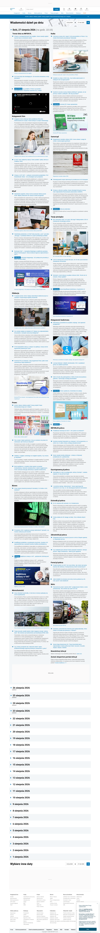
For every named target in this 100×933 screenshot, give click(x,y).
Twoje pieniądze (54, 13)
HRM (24, 904)
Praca (38, 903)
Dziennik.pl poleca (58, 500)
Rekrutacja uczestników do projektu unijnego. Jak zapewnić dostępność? (68, 359)
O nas (11, 929)
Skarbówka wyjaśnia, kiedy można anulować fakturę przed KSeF (28, 230)
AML (64, 904)
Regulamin (49, 929)
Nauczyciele (26, 916)
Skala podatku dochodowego (69, 921)
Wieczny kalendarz (65, 209)
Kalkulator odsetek (54, 917)
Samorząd (55, 136)
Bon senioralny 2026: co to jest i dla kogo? (62, 256)
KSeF (84, 13)
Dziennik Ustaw (40, 913)
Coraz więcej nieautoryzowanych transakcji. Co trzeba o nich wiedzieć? (29, 526)
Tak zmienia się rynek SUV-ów (59, 625)
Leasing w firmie (53, 903)
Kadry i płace (13, 919)
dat (61, 424)
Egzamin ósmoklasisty (28, 922)
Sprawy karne (40, 898)
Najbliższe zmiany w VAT (19, 586)
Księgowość (17, 13)
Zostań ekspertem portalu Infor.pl (64, 657)
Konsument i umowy (41, 900)
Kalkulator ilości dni (54, 914)
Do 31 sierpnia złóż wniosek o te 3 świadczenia (66, 503)
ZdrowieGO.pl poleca (59, 535)
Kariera (56, 929)
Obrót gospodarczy (14, 900)
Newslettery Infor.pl (58, 651)
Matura (25, 921)
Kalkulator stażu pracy (55, 919)
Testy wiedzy (26, 924)
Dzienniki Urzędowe (41, 916)
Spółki (51, 898)
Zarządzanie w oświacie (28, 919)
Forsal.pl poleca (57, 562)
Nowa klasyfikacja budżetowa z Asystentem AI (72, 289)
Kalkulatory (52, 910)
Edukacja (78, 13)
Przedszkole (26, 913)
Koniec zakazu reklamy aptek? (20, 436)
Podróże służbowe (67, 917)
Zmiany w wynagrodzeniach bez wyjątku (23, 73)
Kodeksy (38, 921)
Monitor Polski (40, 914)
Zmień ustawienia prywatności (36, 929)
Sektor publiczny (38, 13)
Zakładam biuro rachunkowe (69, 896)
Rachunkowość (13, 898)
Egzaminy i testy (26, 917)
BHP (24, 903)
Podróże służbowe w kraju (68, 913)
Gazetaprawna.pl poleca (60, 469)
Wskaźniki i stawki (67, 910)
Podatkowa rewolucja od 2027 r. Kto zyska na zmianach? (68, 430)
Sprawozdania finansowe (68, 903)
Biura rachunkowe (67, 894)
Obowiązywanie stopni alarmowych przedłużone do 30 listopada (70, 179)
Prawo (46, 13)
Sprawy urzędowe (40, 901)
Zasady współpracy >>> (61, 662)
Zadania (12, 916)
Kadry (24, 13)
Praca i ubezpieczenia (54, 900)
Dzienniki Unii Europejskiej (42, 917)
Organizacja (12, 913)
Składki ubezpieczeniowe (68, 916)
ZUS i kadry (12, 901)
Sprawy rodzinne (40, 896)
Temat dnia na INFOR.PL (21, 33)
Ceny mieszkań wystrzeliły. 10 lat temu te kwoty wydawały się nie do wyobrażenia (31, 627)
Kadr (52, 33)
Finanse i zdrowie (54, 904)
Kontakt (67, 929)
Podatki (11, 896)
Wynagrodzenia (26, 898)
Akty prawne (40, 910)
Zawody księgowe (14, 903)
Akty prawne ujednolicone (42, 919)
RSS (61, 929)
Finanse (78, 900)
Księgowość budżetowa (60, 320)
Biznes (29, 13)
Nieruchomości (69, 13)
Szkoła (24, 914)
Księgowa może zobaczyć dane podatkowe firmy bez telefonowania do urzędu (31, 156)
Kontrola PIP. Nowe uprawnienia (68, 104)
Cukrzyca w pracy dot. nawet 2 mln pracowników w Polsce (65, 74)
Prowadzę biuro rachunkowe (69, 898)
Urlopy (24, 901)
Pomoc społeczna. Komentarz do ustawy (71, 391)
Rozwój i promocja (14, 917)
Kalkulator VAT (53, 916)
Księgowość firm (18, 116)
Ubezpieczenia (26, 900)
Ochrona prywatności (20, 929)
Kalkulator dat (53, 913)
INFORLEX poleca (57, 428)
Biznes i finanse (53, 896)
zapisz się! (79, 653)
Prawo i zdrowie (40, 906)
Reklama (73, 929)
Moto (62, 13)
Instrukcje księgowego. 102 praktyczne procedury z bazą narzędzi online (30, 289)
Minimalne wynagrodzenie (68, 914)
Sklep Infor (39, 904)
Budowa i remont (80, 901)
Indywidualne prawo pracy (29, 896)
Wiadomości (79, 896)
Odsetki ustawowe (67, 919)
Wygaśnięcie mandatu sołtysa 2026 (60, 176)
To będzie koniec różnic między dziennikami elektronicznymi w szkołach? (30, 327)
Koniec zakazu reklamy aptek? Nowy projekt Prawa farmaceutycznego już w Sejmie (47, 16)
